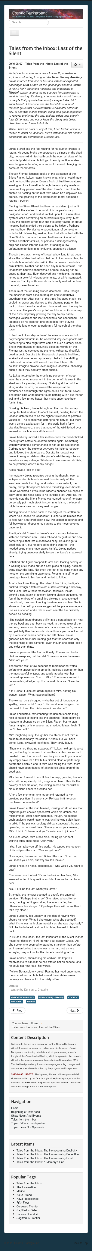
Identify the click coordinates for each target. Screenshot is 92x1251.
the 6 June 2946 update (44, 1086)
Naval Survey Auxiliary (51, 997)
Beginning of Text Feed (25, 1112)
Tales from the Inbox (22, 997)
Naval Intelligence (27, 1199)
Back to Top (80, 1243)
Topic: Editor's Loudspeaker (28, 1123)
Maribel (20, 1191)
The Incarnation (26, 1187)
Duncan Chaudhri (27, 1214)
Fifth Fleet (22, 1202)
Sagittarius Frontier (28, 1218)
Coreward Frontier (27, 1206)
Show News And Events (26, 1116)
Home (14, 1108)
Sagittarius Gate (26, 1210)
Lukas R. (73, 997)
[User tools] (77, 65)
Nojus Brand (24, 1195)
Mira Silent (16, 1001)
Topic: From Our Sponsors (27, 1127)
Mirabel (31, 1001)
